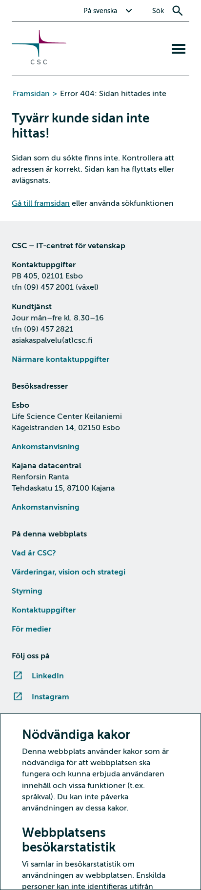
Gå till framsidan (41, 203)
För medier (31, 629)
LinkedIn (48, 676)
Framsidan (31, 93)
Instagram (50, 696)
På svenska (100, 11)
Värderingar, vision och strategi (68, 572)
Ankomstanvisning (46, 446)
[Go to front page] (39, 62)
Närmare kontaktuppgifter (60, 359)
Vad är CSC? (34, 553)
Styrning (27, 591)
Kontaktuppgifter (44, 610)
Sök (158, 11)
